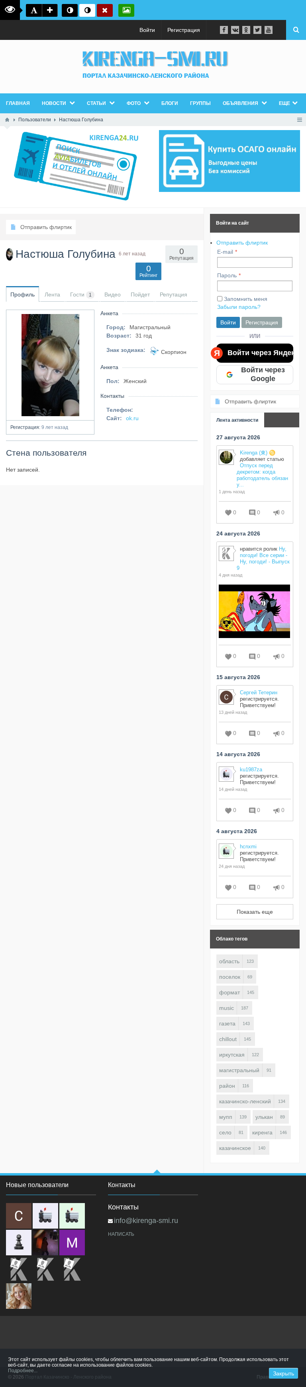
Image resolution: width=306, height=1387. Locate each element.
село (225, 1132)
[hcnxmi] (72, 1216)
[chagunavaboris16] (18, 1242)
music (226, 1008)
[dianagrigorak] (45, 1242)
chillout (228, 1039)
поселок (229, 977)
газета (227, 1023)
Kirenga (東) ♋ (257, 453)
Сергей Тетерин (258, 692)
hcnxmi (248, 847)
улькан (264, 1117)
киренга (262, 1132)
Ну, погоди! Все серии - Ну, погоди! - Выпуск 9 (263, 558)
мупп (225, 1117)
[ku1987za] (45, 1216)
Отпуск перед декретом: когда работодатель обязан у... (262, 475)
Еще (284, 103)
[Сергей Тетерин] (18, 1216)
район (227, 1086)
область (229, 961)
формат (229, 992)
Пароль (227, 275)
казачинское (235, 1148)
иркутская (232, 1054)
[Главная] (7, 119)
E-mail (225, 252)
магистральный (239, 1070)
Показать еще (255, 912)
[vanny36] (18, 1296)
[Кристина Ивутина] (72, 1269)
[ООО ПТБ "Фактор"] (45, 1269)
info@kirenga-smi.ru (146, 1221)
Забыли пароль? (239, 307)
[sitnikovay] (18, 1269)
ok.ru (132, 418)
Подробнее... (22, 1370)
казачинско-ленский (245, 1101)
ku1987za (251, 770)
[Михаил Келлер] (72, 1242)
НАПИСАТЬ (121, 1234)
